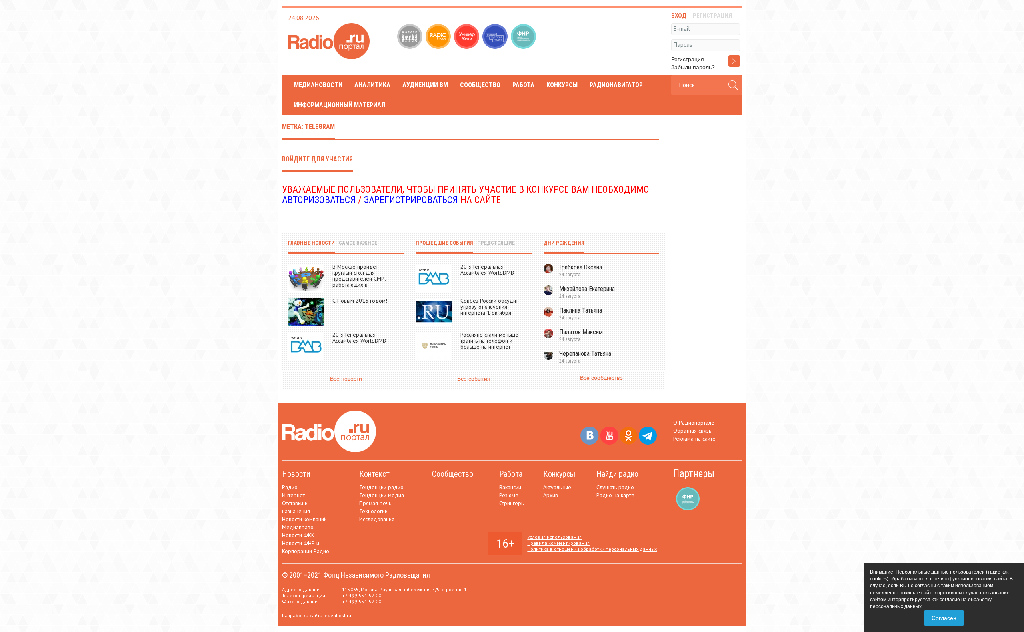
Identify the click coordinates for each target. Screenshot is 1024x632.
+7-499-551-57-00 (361, 595)
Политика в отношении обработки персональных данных (592, 549)
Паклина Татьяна (580, 310)
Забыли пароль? (693, 67)
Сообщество (480, 85)
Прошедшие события (444, 243)
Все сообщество (601, 378)
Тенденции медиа (381, 495)
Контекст (374, 474)
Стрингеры (512, 503)
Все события (473, 378)
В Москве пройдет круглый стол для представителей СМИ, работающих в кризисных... (359, 278)
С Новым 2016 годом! (359, 300)
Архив (550, 495)
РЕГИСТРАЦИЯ (712, 15)
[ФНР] (524, 37)
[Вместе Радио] (410, 37)
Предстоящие (496, 243)
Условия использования (554, 537)
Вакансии (510, 487)
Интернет (293, 495)
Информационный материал (340, 105)
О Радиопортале (693, 422)
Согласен (944, 618)
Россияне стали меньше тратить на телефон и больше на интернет (489, 340)
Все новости (346, 378)
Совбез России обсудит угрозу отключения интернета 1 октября (489, 306)
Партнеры (693, 474)
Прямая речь (375, 503)
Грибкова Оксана (580, 267)
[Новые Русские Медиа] (495, 37)
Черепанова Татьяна (585, 353)
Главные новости (311, 243)
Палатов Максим (581, 332)
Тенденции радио (381, 487)
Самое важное (358, 243)
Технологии (373, 511)
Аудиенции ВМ (425, 85)
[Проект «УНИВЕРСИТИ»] (467, 37)
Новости (296, 474)
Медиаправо (298, 527)
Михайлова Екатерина (587, 289)
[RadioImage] (439, 37)
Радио (290, 487)
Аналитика (372, 85)
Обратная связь (692, 430)
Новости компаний (304, 519)
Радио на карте (615, 495)
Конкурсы (562, 85)
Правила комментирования (558, 543)
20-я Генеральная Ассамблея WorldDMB (359, 337)
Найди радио (617, 474)
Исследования (376, 519)
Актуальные (557, 487)
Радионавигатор (616, 85)
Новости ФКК (298, 535)
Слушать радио (615, 487)
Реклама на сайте (694, 438)
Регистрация (687, 59)
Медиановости (318, 85)
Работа (523, 85)
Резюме (508, 495)
